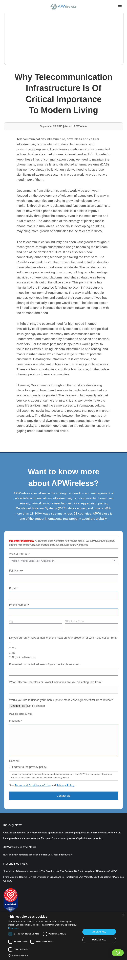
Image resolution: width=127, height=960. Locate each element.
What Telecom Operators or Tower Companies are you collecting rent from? (55, 682)
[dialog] (63, 936)
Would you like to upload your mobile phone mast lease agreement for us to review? (61, 700)
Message (15, 720)
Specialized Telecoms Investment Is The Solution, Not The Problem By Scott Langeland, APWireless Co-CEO (60, 871)
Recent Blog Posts (15, 863)
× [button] (123, 915)
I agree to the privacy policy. (29, 766)
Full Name (16, 570)
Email (13, 588)
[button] (118, 952)
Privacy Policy (65, 785)
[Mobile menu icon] (119, 6)
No (13, 652)
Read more (13, 928)
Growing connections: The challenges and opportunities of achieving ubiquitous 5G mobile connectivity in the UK (62, 832)
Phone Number (19, 604)
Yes (14, 648)
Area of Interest (19, 553)
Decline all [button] (99, 940)
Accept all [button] (99, 932)
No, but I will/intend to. (24, 657)
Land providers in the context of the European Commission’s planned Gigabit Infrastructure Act (52, 838)
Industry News (12, 825)
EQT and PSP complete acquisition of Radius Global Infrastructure (38, 854)
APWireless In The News (19, 847)
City (11, 621)
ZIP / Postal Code (74, 621)
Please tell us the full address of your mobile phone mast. (44, 664)
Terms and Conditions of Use (32, 785)
